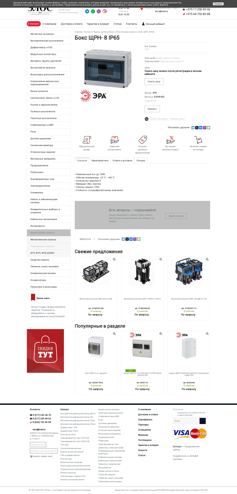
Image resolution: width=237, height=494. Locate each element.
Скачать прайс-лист (42, 456)
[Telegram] (193, 127)
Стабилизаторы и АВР (42, 125)
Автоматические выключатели (46, 40)
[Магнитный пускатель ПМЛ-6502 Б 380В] (96, 271)
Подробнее (150, 100)
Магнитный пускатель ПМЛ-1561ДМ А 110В (189, 299)
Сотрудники (144, 429)
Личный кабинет (155, 24)
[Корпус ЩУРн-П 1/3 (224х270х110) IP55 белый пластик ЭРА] (142, 345)
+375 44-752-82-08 (198, 14)
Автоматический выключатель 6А (76, 417)
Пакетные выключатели (43, 118)
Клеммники (36, 192)
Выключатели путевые (109, 409)
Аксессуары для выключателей (47, 74)
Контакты (131, 23)
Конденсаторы (38, 280)
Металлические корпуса (43, 239)
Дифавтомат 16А (68, 427)
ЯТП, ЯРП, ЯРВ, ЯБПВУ (42, 253)
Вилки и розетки (39, 91)
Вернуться (85, 239)
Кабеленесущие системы (110, 457)
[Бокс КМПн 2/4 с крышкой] (96, 345)
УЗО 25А (64, 445)
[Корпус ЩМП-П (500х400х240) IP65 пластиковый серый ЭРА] (189, 345)
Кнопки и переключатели (43, 104)
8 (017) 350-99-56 (42, 418)
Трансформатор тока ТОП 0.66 (74, 438)
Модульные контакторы (43, 54)
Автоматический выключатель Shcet (77, 424)
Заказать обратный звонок (43, 451)
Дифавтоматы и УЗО (41, 47)
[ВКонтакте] (200, 127)
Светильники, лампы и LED (44, 98)
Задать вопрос (176, 216)
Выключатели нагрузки (42, 67)
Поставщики (144, 440)
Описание (82, 160)
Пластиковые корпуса (172, 61)
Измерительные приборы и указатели (45, 211)
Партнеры (143, 424)
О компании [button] (49, 23)
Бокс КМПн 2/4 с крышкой (96, 373)
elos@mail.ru (161, 11)
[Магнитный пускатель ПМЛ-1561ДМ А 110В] (189, 271)
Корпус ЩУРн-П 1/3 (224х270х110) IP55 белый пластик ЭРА (142, 374)
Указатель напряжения (109, 464)
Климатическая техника (43, 273)
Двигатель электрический (110, 448)
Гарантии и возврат (98, 23)
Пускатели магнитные (70, 448)
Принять (218, 3)
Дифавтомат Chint (69, 431)
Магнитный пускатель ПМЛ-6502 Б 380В (96, 299)
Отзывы (141, 160)
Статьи (118, 23)
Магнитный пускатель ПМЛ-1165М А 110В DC (142, 299)
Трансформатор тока (108, 444)
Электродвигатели (40, 186)
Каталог (64, 409)
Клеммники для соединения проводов (111, 452)
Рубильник (103, 441)
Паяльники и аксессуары (43, 287)
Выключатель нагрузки (71, 462)
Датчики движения (40, 138)
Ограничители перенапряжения (75, 469)
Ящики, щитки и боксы (168, 58)
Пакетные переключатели (110, 413)
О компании (144, 409)
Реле (33, 131)
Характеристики (99, 160)
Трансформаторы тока (42, 179)
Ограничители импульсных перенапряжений (44, 83)
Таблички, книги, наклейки (44, 266)
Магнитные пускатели (42, 34)
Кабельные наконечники (43, 219)
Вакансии (143, 435)
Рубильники (36, 172)
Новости (142, 450)
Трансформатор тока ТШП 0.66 (75, 441)
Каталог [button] (34, 23)
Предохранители (39, 165)
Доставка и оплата (71, 23)
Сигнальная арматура (41, 145)
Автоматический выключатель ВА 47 (78, 414)
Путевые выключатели (42, 111)
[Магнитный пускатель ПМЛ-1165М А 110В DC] (142, 271)
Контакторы (66, 459)
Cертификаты (145, 419)
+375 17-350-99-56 (198, 9)
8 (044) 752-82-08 (42, 422)
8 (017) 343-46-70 (42, 415)
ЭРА (147, 49)
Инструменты (37, 226)
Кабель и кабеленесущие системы (43, 201)
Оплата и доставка (122, 160)
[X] (196, 127)
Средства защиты (39, 259)
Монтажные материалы (43, 158)
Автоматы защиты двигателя (45, 61)
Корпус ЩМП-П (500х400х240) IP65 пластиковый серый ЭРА (189, 374)
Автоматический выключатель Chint (77, 420)
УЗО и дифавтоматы (70, 455)
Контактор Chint (68, 434)
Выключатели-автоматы (72, 452)
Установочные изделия (42, 152)
